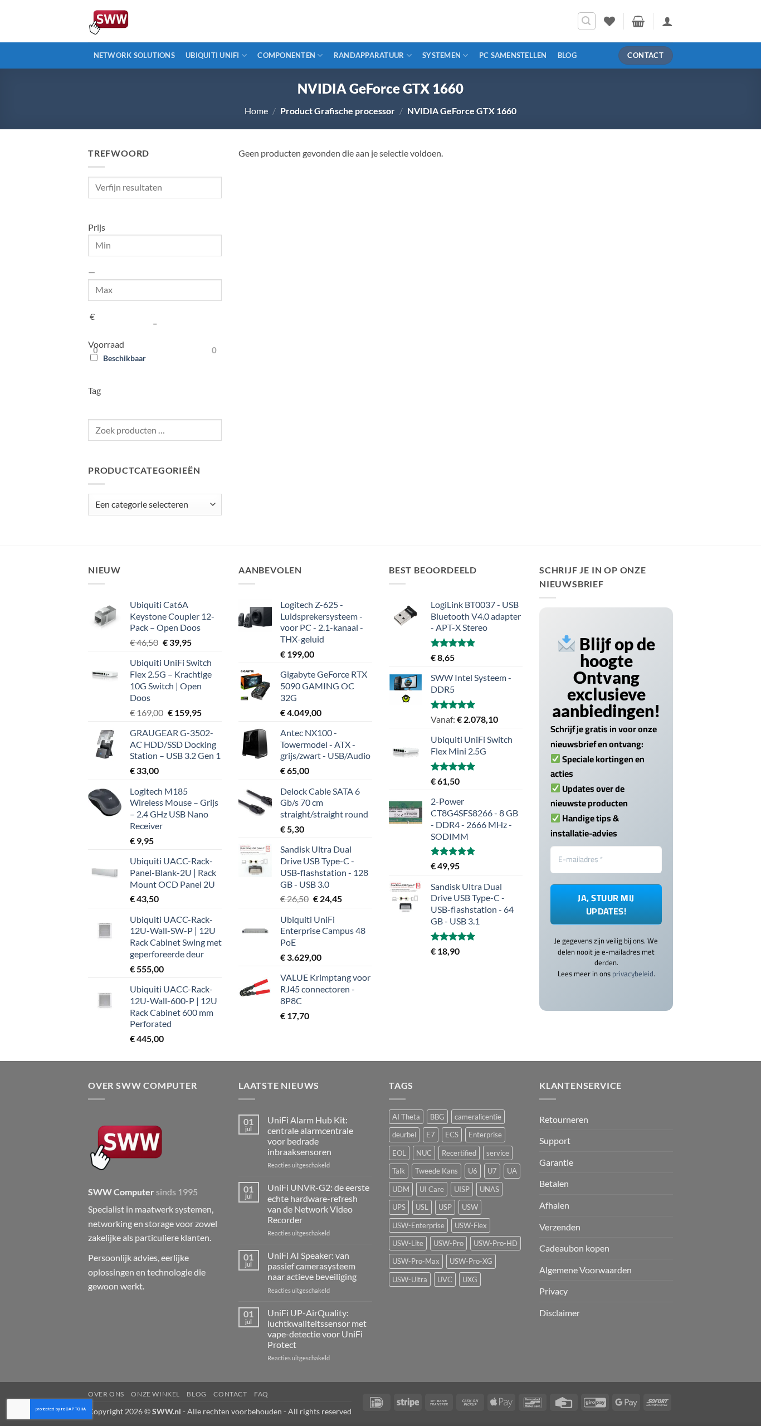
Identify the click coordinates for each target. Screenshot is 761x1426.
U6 (472, 1170)
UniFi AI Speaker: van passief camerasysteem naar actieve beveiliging (312, 1266)
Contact (230, 1394)
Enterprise (485, 1134)
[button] (587, 21)
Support (554, 1140)
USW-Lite (407, 1243)
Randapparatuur (369, 55)
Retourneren (563, 1119)
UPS (399, 1207)
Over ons (106, 1394)
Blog (567, 55)
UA (512, 1170)
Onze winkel (155, 1394)
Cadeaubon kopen (574, 1248)
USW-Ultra (409, 1279)
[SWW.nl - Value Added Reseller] (141, 21)
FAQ (261, 1394)
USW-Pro (448, 1243)
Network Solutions (134, 55)
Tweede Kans (436, 1170)
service (497, 1152)
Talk (398, 1170)
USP (445, 1207)
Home (256, 110)
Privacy (553, 1291)
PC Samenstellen (513, 55)
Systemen (441, 55)
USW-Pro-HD (496, 1243)
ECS (451, 1134)
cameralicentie (478, 1116)
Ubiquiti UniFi (213, 55)
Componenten (286, 55)
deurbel (404, 1134)
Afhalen (554, 1205)
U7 (492, 1170)
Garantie (556, 1162)
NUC (424, 1152)
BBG (437, 1116)
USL (422, 1207)
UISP (462, 1189)
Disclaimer (559, 1312)
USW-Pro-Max (416, 1261)
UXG (469, 1279)
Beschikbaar (124, 358)
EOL (399, 1152)
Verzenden (559, 1226)
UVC (444, 1279)
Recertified (459, 1152)
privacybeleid (632, 973)
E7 (430, 1134)
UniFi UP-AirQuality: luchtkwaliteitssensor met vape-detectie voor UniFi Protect (317, 1328)
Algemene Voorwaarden (585, 1269)
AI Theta (406, 1116)
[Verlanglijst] (609, 21)
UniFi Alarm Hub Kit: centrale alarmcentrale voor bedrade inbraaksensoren (310, 1135)
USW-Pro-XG (471, 1261)
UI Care (431, 1189)
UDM (400, 1189)
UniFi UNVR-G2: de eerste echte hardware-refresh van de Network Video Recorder (318, 1203)
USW (470, 1207)
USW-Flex (471, 1225)
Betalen (554, 1183)
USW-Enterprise (418, 1225)
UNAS (489, 1189)
